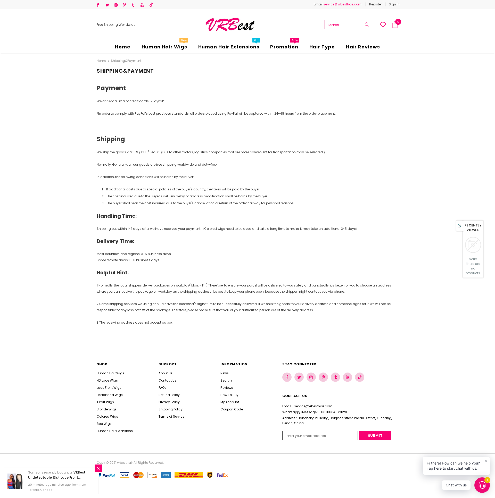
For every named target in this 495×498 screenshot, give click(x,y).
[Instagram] (117, 5)
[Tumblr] (135, 5)
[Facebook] (100, 5)
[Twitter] (108, 5)
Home (101, 60)
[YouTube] (144, 5)
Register (375, 4)
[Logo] (230, 24)
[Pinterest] (126, 5)
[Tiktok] (152, 5)
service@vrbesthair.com (342, 4)
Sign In (394, 4)
